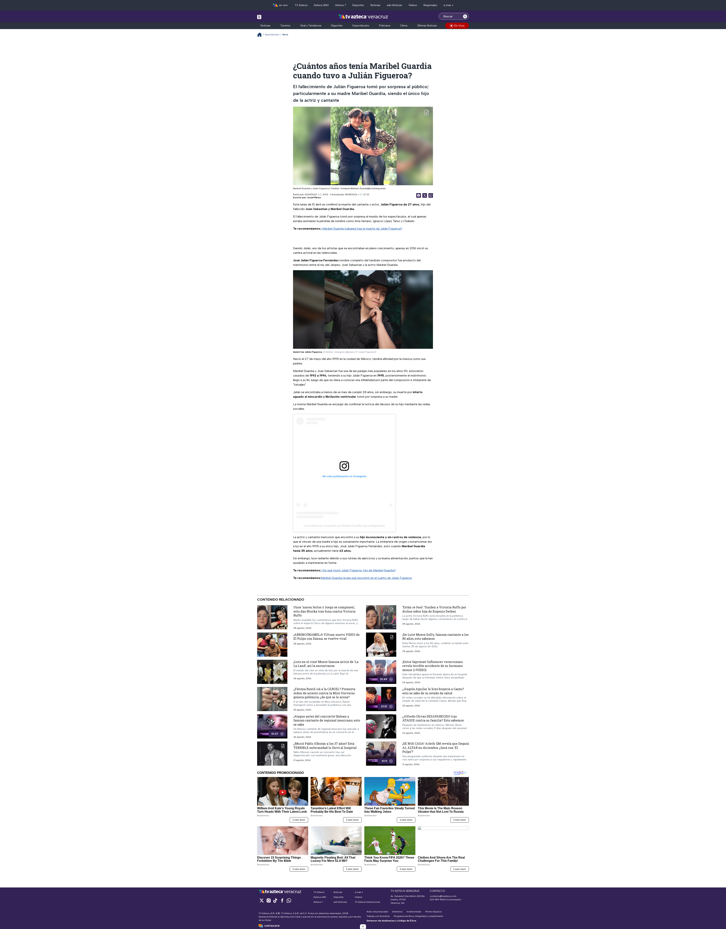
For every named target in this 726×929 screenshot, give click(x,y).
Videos (413, 5)
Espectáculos (361, 25)
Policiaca (384, 25)
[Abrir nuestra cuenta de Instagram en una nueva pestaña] (268, 900)
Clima (403, 25)
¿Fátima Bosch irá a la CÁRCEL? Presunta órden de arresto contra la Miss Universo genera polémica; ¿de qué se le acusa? (324, 693)
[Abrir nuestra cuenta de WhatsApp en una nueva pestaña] (289, 900)
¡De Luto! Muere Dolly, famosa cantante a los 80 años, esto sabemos (435, 636)
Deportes (358, 5)
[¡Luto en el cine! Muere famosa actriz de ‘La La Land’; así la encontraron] (272, 672)
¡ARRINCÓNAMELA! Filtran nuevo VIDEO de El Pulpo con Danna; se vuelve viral (326, 636)
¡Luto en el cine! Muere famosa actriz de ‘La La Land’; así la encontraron (325, 664)
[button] (363, 926)
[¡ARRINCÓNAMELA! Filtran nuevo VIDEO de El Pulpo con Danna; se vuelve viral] (272, 644)
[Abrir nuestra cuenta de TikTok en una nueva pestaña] (275, 900)
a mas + (449, 5)
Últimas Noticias (427, 25)
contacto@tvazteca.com (443, 896)
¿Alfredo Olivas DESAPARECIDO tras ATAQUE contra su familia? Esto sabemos (433, 718)
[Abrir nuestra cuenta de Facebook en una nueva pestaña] (282, 900)
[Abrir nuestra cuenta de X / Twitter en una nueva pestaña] (261, 900)
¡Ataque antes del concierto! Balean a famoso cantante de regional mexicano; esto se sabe (326, 720)
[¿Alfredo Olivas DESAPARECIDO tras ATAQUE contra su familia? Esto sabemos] (381, 726)
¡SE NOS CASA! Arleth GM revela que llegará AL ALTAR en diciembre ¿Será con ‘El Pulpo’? (435, 748)
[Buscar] (465, 16)
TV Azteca (301, 5)
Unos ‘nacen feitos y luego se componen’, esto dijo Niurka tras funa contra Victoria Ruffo (324, 611)
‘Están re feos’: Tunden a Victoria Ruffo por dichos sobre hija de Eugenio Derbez (434, 609)
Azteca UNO (321, 5)
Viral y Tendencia (310, 25)
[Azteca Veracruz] (363, 17)
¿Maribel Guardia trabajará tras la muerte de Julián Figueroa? (361, 228)
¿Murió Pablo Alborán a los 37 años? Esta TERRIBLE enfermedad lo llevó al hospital (325, 746)
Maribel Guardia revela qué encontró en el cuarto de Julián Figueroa (366, 578)
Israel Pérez (314, 197)
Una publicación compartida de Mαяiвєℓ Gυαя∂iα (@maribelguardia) (344, 525)
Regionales (430, 5)
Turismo (285, 25)
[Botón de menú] (259, 17)
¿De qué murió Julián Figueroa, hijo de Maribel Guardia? (358, 570)
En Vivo (459, 25)
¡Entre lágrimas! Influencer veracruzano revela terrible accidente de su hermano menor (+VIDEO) (432, 666)
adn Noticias (394, 5)
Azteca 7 (340, 5)
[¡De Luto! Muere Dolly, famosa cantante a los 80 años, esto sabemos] (381, 644)
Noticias (375, 5)
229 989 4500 (438, 899)
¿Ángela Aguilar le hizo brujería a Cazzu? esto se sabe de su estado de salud (433, 691)
